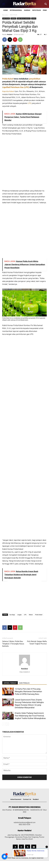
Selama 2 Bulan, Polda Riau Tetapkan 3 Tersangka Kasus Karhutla (13, 643)
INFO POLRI (13, 15)
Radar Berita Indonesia (23, 18)
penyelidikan (34, 79)
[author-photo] (24, 665)
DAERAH (13, 18)
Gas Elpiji (12, 614)
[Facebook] (4, 39)
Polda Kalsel (7, 79)
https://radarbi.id (24, 672)
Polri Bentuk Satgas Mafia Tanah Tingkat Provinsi (37, 642)
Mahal (31, 614)
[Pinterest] (15, 39)
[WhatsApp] (20, 39)
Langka (19, 614)
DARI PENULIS (24, 683)
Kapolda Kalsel (8, 91)
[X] (10, 39)
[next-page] (7, 724)
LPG (29, 103)
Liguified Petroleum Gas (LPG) (15, 87)
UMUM (34, 18)
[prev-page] (3, 724)
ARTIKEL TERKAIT (10, 683)
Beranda (5, 15)
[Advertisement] (24, 163)
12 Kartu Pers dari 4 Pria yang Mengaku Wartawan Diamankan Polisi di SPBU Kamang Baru (28, 691)
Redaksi (9, 34)
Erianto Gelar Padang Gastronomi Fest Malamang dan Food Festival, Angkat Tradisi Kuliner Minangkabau (30, 715)
